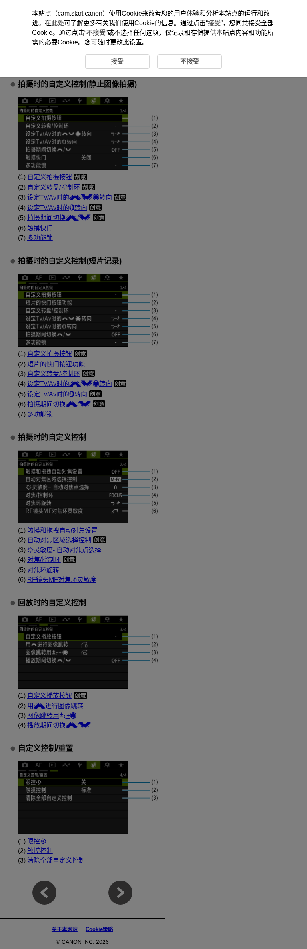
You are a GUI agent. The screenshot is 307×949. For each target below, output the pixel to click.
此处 (57, 23)
